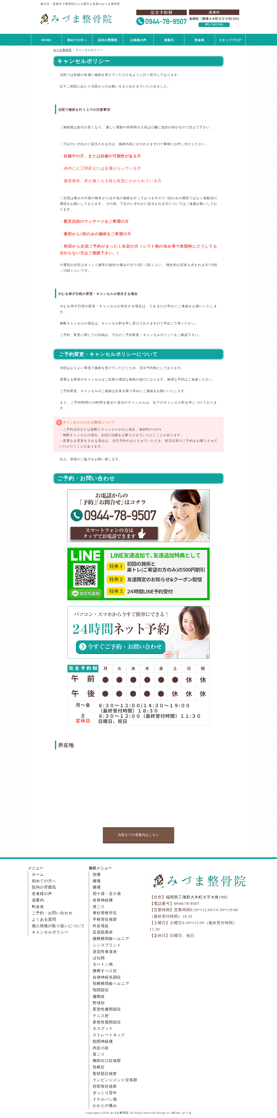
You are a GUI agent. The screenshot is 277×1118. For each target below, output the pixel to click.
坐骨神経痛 (103, 900)
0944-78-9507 (186, 903)
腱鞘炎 (99, 996)
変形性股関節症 (107, 1022)
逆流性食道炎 (105, 951)
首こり (99, 1054)
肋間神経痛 (103, 1041)
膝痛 (97, 887)
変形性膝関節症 (107, 1009)
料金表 (199, 40)
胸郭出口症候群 (107, 1060)
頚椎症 (99, 1067)
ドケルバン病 (105, 1099)
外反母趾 (101, 926)
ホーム (38, 874)
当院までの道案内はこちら (138, 834)
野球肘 (99, 1003)
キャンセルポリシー (50, 932)
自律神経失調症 (107, 977)
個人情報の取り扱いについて (58, 926)
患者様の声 (42, 894)
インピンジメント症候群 (115, 1080)
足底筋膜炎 (103, 932)
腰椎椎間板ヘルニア (111, 938)
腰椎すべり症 (105, 971)
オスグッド (103, 1028)
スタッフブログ (230, 40)
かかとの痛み (105, 1105)
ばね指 (99, 958)
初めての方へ (77, 40)
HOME (46, 40)
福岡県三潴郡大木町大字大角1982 (197, 897)
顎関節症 (101, 990)
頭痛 (97, 874)
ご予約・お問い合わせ (52, 913)
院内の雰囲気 (44, 887)
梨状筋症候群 (105, 1073)
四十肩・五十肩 (107, 894)
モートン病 (103, 964)
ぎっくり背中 (105, 1093)
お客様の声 (138, 40)
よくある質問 (44, 919)
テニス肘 (101, 1016)
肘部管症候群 (105, 1086)
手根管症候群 (105, 919)
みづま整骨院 (119, 1112)
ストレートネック (109, 1035)
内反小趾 (101, 1048)
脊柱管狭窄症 (105, 913)
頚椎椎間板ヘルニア (111, 983)
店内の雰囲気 (107, 40)
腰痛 (97, 881)
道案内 (169, 40)
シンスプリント (107, 945)
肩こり (99, 906)
